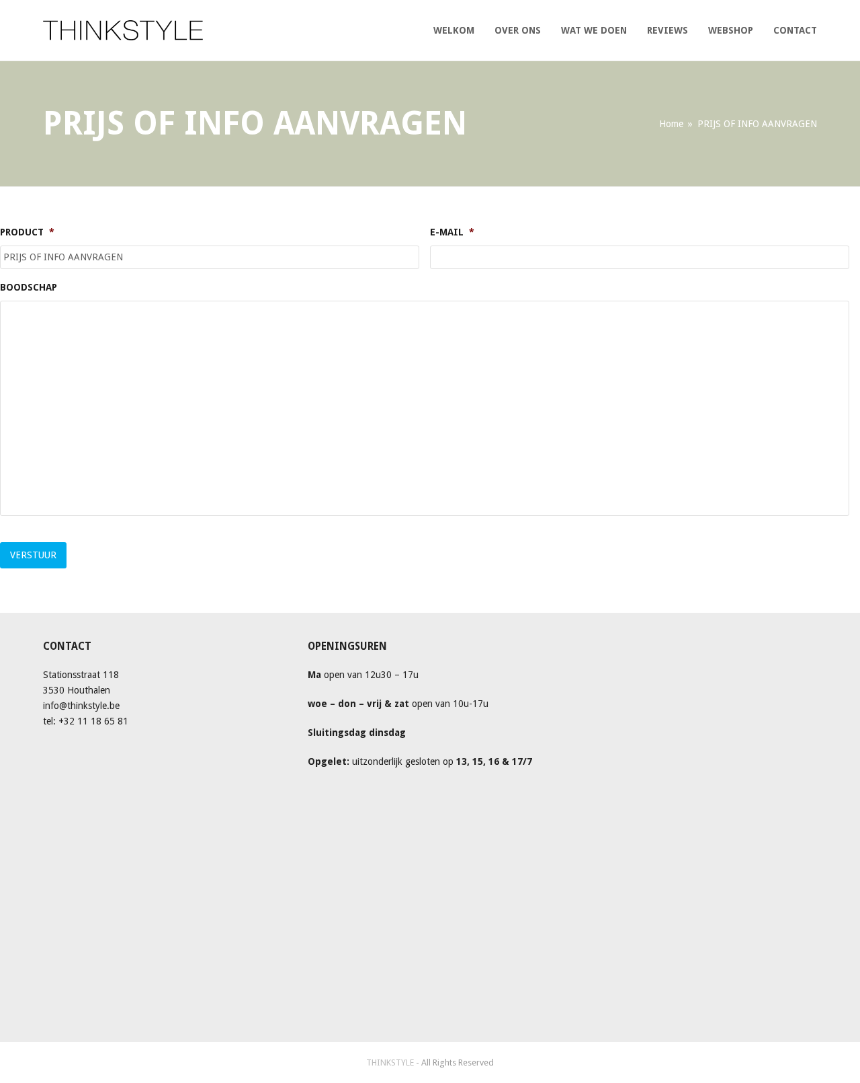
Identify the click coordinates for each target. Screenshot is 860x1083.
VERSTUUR (33, 555)
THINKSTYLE (391, 1062)
